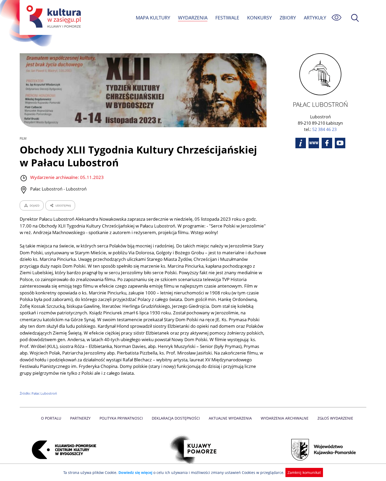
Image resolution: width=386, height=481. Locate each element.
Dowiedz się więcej (135, 472)
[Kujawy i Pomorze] (193, 450)
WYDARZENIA (192, 17)
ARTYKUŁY (315, 17)
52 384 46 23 (324, 129)
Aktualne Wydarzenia (230, 418)
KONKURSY (259, 17)
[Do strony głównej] (53, 17)
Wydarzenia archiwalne (285, 418)
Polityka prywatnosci (121, 418)
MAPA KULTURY (153, 17)
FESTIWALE (227, 17)
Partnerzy (80, 418)
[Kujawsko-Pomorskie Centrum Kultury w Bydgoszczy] (62, 450)
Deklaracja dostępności (176, 418)
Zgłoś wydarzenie (335, 418)
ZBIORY (288, 17)
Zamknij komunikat (304, 472)
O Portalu (51, 418)
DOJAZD (34, 205)
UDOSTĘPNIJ (63, 205)
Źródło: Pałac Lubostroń (38, 393)
